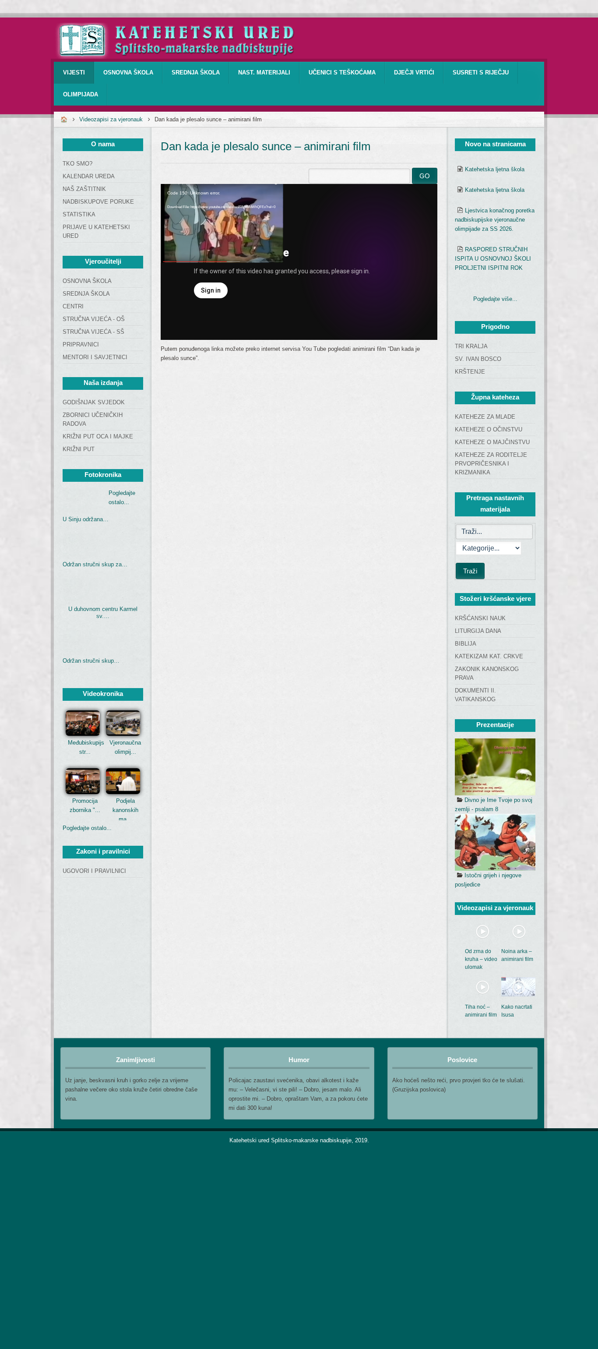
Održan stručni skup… (91, 660)
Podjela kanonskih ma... (125, 810)
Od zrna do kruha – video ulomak (481, 959)
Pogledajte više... (495, 299)
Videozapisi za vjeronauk (111, 119)
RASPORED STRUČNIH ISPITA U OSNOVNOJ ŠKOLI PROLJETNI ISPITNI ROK (493, 258)
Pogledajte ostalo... (87, 828)
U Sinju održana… (86, 519)
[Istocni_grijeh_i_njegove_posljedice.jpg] (495, 842)
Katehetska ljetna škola (494, 169)
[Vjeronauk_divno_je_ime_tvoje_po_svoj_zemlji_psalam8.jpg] (495, 766)
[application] (299, 262)
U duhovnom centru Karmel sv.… (102, 612)
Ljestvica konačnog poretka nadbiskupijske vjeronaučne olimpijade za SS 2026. (495, 219)
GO (424, 176)
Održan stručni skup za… (95, 564)
